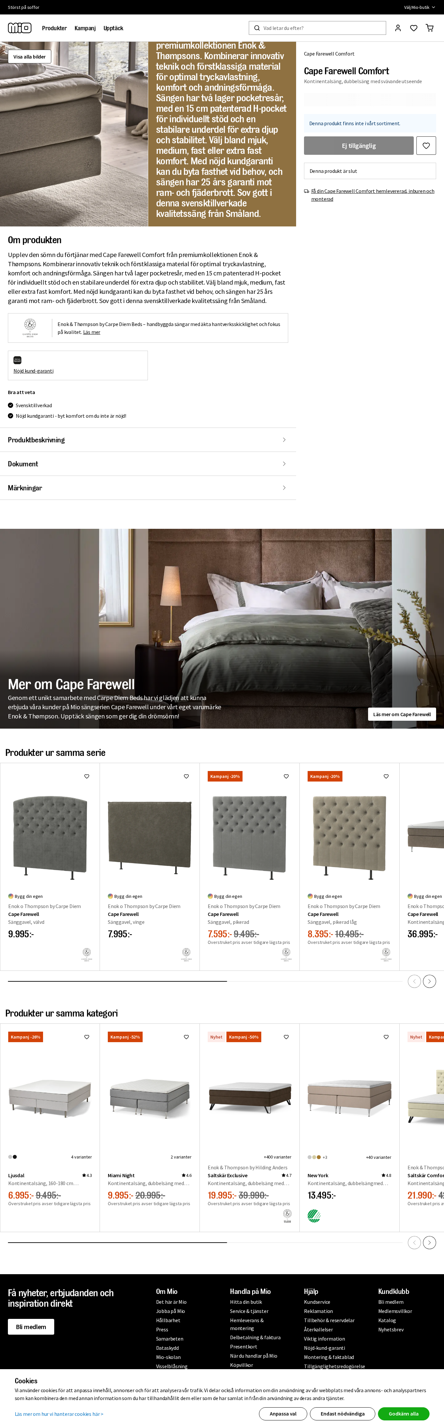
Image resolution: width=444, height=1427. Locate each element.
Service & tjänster (249, 1311)
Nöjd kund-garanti (33, 370)
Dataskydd (167, 1348)
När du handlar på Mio (253, 1355)
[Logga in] (398, 28)
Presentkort (243, 1346)
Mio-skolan (168, 1357)
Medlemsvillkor (395, 1311)
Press (162, 1329)
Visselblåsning (172, 1366)
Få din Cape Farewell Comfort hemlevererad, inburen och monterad (372, 195)
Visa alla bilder (29, 56)
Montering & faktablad (329, 1357)
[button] (74, 134)
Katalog (387, 1320)
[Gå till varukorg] (429, 28)
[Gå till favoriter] (413, 28)
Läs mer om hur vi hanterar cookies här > (59, 1414)
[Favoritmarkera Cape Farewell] (87, 776)
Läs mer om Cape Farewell (402, 714)
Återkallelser (318, 1329)
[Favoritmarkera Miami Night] (186, 1037)
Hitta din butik (246, 1301)
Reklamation (318, 1311)
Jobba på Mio (170, 1311)
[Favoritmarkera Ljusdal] (87, 1037)
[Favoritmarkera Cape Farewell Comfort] (426, 145)
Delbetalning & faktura (255, 1337)
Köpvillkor (241, 1365)
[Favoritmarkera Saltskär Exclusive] (286, 1037)
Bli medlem (31, 1326)
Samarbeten (169, 1338)
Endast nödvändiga (342, 1413)
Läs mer (92, 332)
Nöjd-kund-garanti (324, 1348)
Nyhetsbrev (391, 1329)
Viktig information (324, 1338)
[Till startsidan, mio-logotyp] (20, 28)
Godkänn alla (403, 1413)
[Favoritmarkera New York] (386, 1037)
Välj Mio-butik (417, 7)
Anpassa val (283, 1413)
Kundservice (317, 1301)
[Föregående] (414, 981)
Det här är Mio (171, 1301)
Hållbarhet (168, 1320)
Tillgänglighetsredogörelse (334, 1366)
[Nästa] (429, 981)
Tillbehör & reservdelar (329, 1320)
